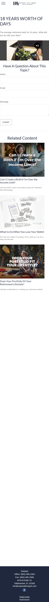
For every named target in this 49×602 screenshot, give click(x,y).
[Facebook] (24, 590)
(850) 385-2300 (28, 574)
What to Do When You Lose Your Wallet (22, 231)
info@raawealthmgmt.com (24, 586)
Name (2, 74)
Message (4, 102)
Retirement (24, 600)
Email (2, 88)
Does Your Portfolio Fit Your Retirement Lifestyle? (15, 283)
